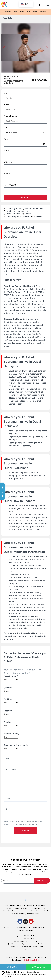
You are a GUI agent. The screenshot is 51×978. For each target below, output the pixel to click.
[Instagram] (25, 921)
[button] (48, 4)
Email (6, 104)
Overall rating (11, 676)
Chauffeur (35, 11)
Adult (6, 150)
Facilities (8, 699)
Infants (7, 173)
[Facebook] (19, 921)
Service (7, 722)
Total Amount (10, 185)
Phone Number (11, 116)
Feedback (2, 491)
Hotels (15, 11)
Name (6, 93)
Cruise (28, 11)
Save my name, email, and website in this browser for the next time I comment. (23, 823)
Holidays (21, 11)
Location (8, 711)
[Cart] (39, 4)
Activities (8, 11)
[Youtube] (31, 921)
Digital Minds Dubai (31, 960)
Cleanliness (9, 688)
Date (6, 127)
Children (8, 162)
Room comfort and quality (16, 745)
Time (6, 139)
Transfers (43, 11)
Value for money (11, 733)
